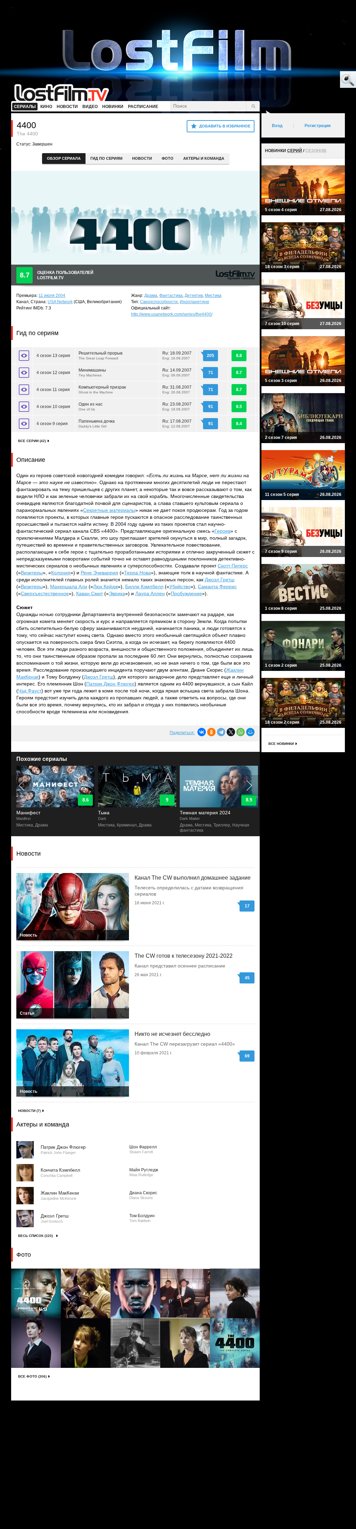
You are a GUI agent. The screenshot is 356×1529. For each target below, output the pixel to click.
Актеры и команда (203, 158)
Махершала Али (68, 586)
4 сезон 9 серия (52, 423)
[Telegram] (221, 732)
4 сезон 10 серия (53, 406)
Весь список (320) (35, 1235)
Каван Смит (89, 593)
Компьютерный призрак (102, 389)
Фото (167, 158)
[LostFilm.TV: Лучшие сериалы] (65, 92)
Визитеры (32, 572)
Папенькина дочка (97, 423)
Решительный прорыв (100, 355)
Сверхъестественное (45, 593)
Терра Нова (137, 572)
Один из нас (91, 406)
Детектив (194, 295)
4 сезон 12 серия (53, 372)
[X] (231, 732)
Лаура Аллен (150, 593)
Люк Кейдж (105, 586)
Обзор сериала (64, 158)
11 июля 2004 (52, 295)
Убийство (180, 586)
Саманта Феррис (217, 586)
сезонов (315, 150)
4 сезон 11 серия (53, 389)
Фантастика (171, 295)
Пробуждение (186, 593)
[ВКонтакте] (201, 732)
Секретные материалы (109, 510)
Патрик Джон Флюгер (110, 684)
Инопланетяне (194, 301)
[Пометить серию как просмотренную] (24, 355)
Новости (142, 158)
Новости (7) (29, 1110)
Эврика (117, 593)
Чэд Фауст (29, 690)
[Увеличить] (36, 1293)
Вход (277, 126)
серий (294, 150)
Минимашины (92, 372)
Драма (150, 295)
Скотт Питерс (233, 565)
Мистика (213, 295)
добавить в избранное (224, 126)
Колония (61, 572)
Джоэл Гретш (219, 579)
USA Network (60, 301)
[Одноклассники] (211, 732)
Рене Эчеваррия (99, 572)
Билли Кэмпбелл (144, 586)
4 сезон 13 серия (53, 355)
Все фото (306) (32, 1376)
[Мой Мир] (250, 732)
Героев (222, 531)
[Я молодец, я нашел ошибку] (321, 79)
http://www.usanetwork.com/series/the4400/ (171, 314)
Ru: (177, 355)
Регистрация (318, 126)
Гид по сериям (106, 158)
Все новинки (281, 743)
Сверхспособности (159, 301)
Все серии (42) (32, 440)
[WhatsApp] (240, 732)
